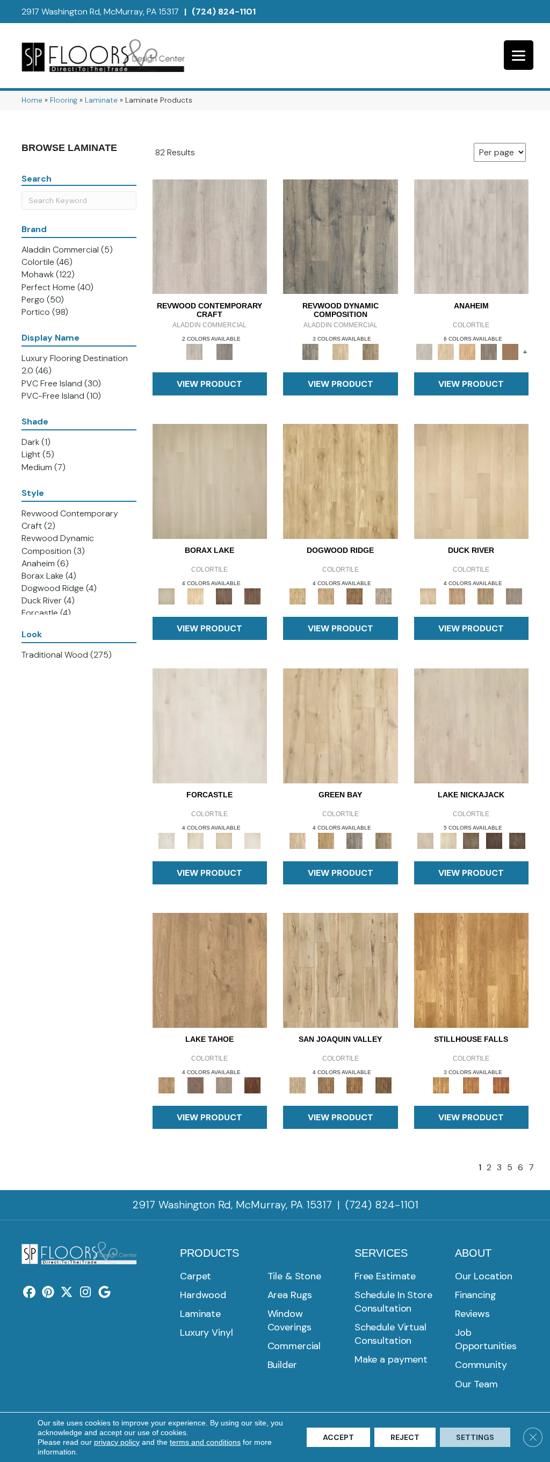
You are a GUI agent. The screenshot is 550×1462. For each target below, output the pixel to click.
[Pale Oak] (471, 480)
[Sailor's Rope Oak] (340, 480)
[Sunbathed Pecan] (325, 1084)
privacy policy (117, 1442)
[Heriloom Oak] (210, 725)
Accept (338, 1437)
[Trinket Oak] (383, 840)
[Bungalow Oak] (195, 1084)
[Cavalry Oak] (325, 840)
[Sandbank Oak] (210, 969)
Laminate (101, 100)
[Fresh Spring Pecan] (340, 969)
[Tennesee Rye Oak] (471, 969)
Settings (475, 1437)
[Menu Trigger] (518, 55)
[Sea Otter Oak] (252, 595)
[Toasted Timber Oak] (456, 595)
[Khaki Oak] (195, 840)
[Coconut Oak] (223, 595)
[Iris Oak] (448, 840)
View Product (209, 384)
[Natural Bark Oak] (354, 595)
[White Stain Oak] (252, 840)
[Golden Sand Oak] (446, 351)
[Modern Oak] (340, 236)
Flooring (63, 100)
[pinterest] (48, 1293)
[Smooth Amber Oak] (501, 1084)
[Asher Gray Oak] (223, 1084)
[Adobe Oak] (471, 236)
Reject (404, 1437)
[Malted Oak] (485, 595)
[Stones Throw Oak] (514, 595)
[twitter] (67, 1293)
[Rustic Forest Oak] (517, 840)
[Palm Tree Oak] (195, 595)
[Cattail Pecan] (354, 1084)
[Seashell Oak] (210, 236)
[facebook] (29, 1293)
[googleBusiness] (104, 1293)
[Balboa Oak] (489, 351)
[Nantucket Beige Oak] (325, 595)
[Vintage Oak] (224, 351)
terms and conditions (205, 1442)
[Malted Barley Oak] (471, 1084)
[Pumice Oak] (223, 840)
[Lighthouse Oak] (467, 351)
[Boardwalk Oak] (370, 351)
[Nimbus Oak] (471, 725)
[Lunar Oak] (354, 840)
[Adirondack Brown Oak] (510, 351)
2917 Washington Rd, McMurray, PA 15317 (100, 11)
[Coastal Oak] (340, 351)
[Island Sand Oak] (210, 480)
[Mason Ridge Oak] (494, 840)
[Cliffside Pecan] (383, 1084)
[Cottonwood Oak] (471, 840)
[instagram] (85, 1293)
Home (31, 100)
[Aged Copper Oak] (252, 1084)
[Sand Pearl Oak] (340, 725)
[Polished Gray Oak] (383, 595)
